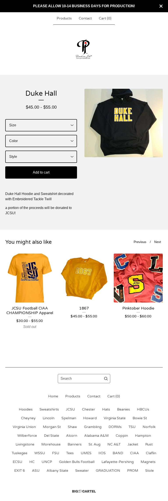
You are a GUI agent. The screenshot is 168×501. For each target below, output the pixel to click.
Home (53, 396)
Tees (70, 453)
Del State (51, 435)
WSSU (39, 453)
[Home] (84, 49)
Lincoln (48, 418)
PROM (132, 470)
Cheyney (28, 418)
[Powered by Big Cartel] (84, 491)
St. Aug (94, 444)
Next (157, 242)
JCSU (70, 409)
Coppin (122, 435)
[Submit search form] (105, 378)
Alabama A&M (96, 435)
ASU (36, 470)
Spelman (68, 418)
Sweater (82, 470)
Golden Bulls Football (76, 462)
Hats (106, 409)
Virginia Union (24, 427)
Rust (149, 444)
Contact (85, 18)
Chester (88, 409)
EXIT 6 (19, 470)
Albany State (57, 470)
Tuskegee (19, 453)
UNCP (47, 462)
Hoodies (26, 409)
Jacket (133, 444)
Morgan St (52, 427)
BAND (118, 453)
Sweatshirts (49, 409)
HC (32, 462)
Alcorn (71, 435)
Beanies (123, 409)
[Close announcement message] (161, 6)
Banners (75, 444)
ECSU (17, 462)
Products (64, 18)
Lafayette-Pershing (118, 462)
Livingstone (25, 444)
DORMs (115, 427)
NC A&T (114, 444)
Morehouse (51, 444)
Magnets (148, 462)
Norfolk (149, 427)
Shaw (72, 427)
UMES (86, 453)
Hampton (143, 435)
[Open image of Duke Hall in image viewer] (123, 123)
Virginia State (115, 418)
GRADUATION (108, 470)
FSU (55, 453)
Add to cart (41, 172)
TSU (132, 427)
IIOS (102, 453)
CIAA (134, 453)
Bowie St (140, 418)
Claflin (151, 453)
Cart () (105, 18)
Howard (90, 418)
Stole (149, 470)
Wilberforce (27, 435)
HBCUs (143, 409)
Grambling (93, 427)
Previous (140, 242)
